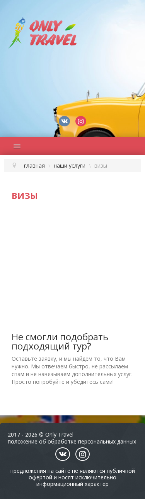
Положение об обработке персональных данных (72, 441)
